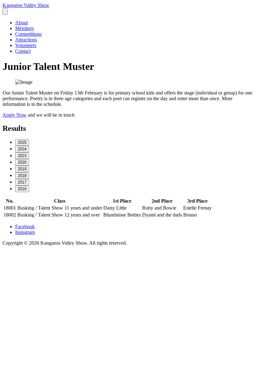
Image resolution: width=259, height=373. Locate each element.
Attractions (26, 39)
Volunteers (25, 45)
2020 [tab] (22, 162)
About (21, 22)
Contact (23, 51)
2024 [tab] (22, 149)
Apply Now (15, 115)
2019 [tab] (22, 169)
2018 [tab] (22, 175)
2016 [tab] (22, 188)
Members (24, 28)
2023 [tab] (22, 155)
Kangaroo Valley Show (26, 5)
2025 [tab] (22, 142)
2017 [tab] (22, 182)
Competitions (28, 34)
